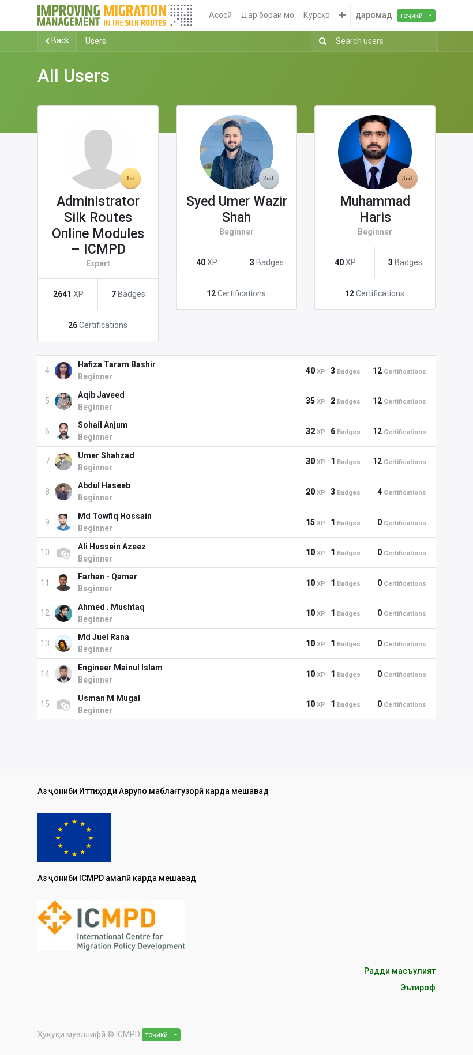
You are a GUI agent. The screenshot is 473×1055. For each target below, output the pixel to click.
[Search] (320, 41)
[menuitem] (220, 15)
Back (59, 40)
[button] (342, 15)
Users (95, 41)
